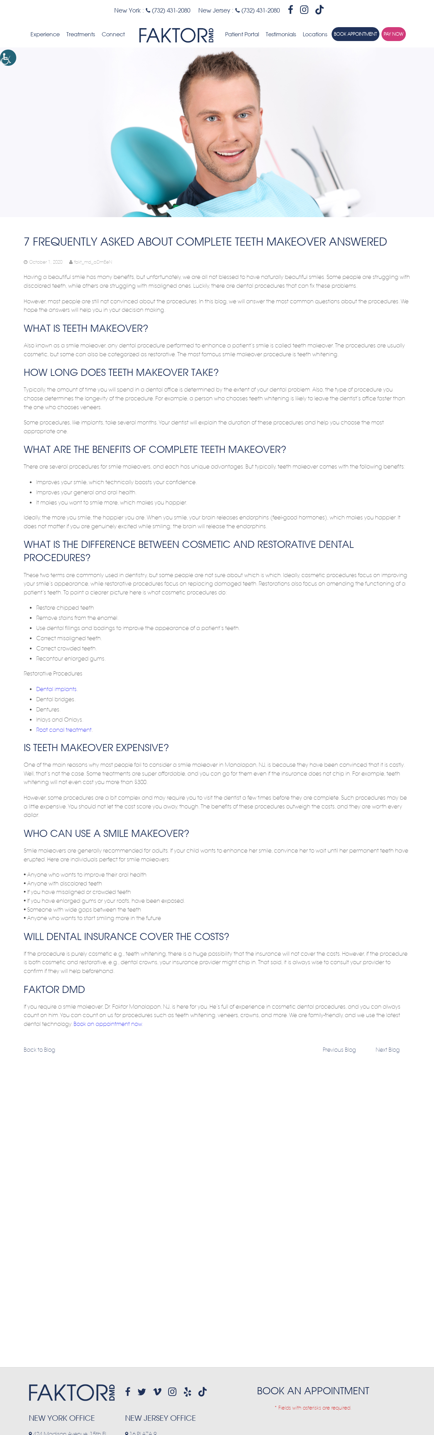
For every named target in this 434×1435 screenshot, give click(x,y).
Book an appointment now (108, 1024)
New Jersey (214, 10)
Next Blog (388, 1050)
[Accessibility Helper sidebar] (8, 58)
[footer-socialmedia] (128, 1392)
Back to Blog (39, 1050)
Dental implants (56, 689)
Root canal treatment (64, 730)
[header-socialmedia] (290, 10)
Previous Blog (339, 1050)
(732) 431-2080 (170, 10)
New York (127, 10)
